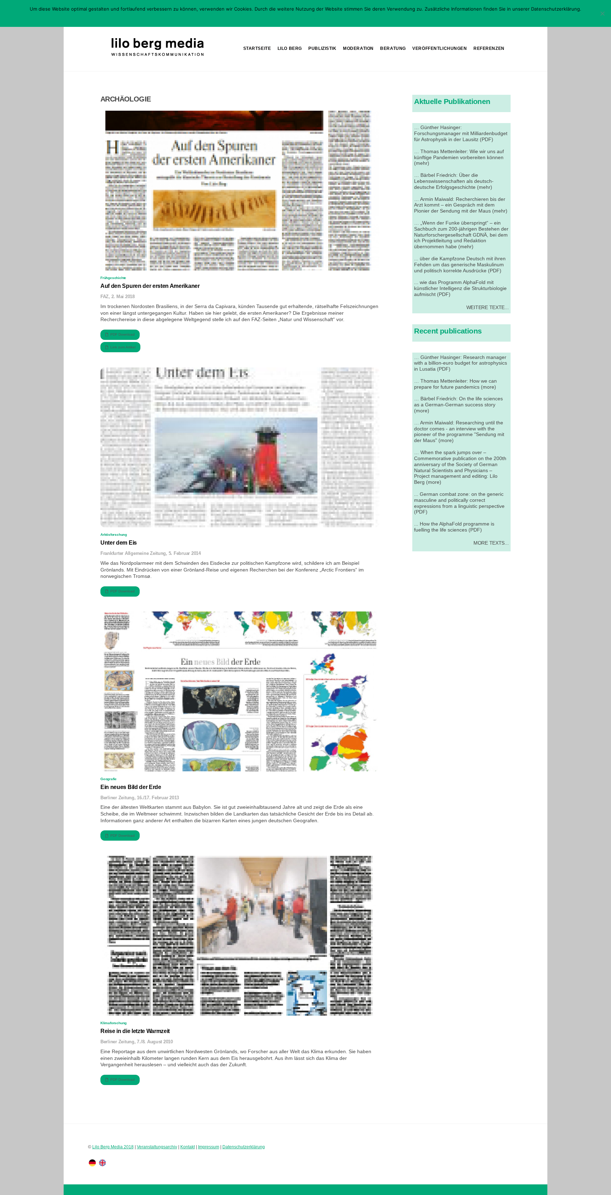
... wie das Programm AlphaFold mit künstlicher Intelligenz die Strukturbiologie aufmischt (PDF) (460, 288)
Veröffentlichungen (439, 48)
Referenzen (489, 48)
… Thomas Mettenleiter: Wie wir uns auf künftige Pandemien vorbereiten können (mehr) (459, 157)
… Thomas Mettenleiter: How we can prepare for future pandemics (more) (455, 384)
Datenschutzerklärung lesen (312, 18)
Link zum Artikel (122, 347)
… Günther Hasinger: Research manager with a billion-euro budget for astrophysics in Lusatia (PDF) (460, 363)
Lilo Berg (290, 48)
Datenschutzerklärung (243, 1146)
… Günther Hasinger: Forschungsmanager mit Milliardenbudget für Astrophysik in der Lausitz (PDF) (460, 133)
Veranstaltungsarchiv (157, 1146)
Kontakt (187, 1146)
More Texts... (491, 543)
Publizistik (322, 48)
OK (274, 18)
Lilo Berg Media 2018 (113, 1146)
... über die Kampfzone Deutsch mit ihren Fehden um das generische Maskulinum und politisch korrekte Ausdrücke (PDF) (460, 264)
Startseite (257, 48)
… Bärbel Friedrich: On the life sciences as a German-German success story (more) (458, 404)
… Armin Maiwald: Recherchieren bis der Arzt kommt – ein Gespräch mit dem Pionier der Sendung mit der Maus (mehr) (460, 205)
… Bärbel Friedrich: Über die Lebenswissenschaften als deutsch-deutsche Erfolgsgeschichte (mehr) (454, 181)
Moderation (358, 48)
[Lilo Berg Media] (156, 56)
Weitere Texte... (487, 307)
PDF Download (122, 334)
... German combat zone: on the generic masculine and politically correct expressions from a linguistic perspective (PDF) (459, 503)
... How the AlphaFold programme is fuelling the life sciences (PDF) (454, 527)
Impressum (208, 1146)
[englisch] (102, 1163)
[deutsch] (92, 1163)
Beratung (393, 48)
